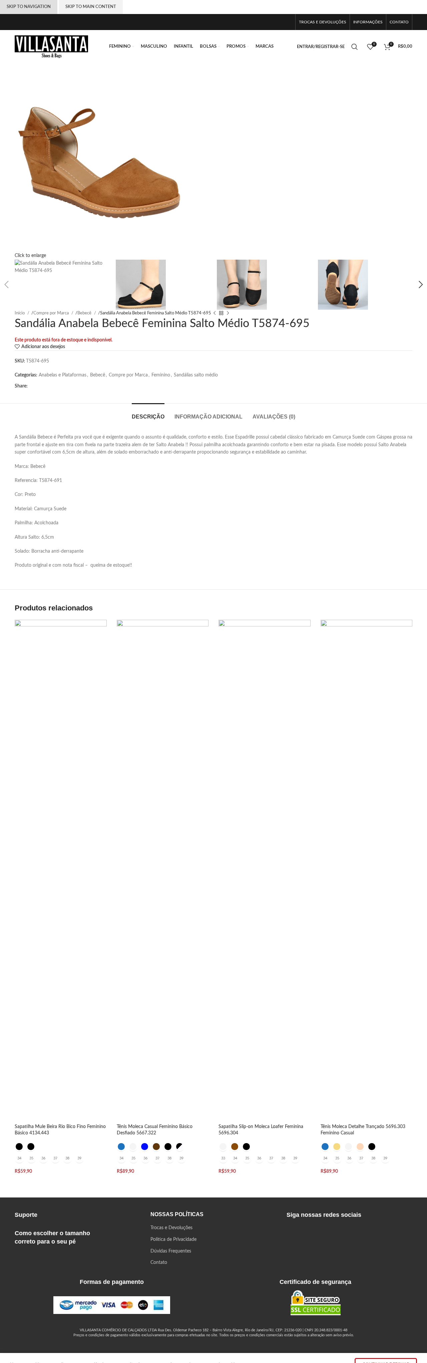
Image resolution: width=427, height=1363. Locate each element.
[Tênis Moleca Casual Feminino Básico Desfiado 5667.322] (163, 870)
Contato (158, 1262)
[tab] (148, 413)
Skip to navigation (29, 7)
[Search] (356, 46)
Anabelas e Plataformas (62, 375)
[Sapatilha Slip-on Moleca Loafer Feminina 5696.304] (265, 870)
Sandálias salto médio (196, 375)
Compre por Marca (128, 375)
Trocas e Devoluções (171, 1227)
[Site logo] (51, 46)
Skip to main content (90, 7)
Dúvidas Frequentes (170, 1251)
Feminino (160, 375)
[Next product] (228, 313)
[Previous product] (214, 313)
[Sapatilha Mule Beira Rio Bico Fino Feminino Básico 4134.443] (61, 870)
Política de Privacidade (173, 1239)
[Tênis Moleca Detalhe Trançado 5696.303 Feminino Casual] (367, 870)
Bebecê (97, 375)
